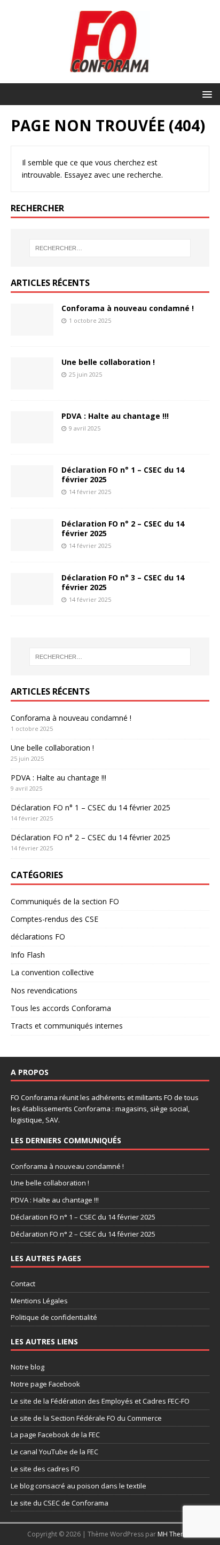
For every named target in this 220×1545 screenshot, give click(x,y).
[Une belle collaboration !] (32, 383)
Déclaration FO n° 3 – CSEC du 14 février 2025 (122, 582)
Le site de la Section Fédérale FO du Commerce (86, 1418)
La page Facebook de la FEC (55, 1434)
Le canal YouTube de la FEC (54, 1451)
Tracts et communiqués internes (67, 1026)
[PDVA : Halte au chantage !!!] (32, 437)
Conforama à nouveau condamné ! (127, 308)
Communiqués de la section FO (65, 901)
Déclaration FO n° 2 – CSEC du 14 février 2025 (122, 528)
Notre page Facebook (45, 1384)
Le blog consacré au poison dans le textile (78, 1486)
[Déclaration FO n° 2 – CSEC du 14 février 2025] (32, 545)
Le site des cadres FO (45, 1469)
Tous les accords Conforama (61, 1008)
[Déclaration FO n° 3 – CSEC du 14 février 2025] (32, 599)
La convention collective (52, 972)
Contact (23, 1283)
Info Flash (28, 955)
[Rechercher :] (110, 248)
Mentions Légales (39, 1300)
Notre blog (27, 1367)
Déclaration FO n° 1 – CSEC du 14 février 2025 (122, 474)
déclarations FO (38, 936)
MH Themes (175, 1534)
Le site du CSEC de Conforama (59, 1503)
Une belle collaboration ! (108, 362)
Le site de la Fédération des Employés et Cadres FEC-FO (100, 1401)
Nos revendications (44, 990)
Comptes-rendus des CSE (54, 919)
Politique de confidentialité (54, 1317)
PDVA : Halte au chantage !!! (115, 416)
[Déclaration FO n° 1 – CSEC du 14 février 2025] (32, 491)
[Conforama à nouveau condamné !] (32, 329)
